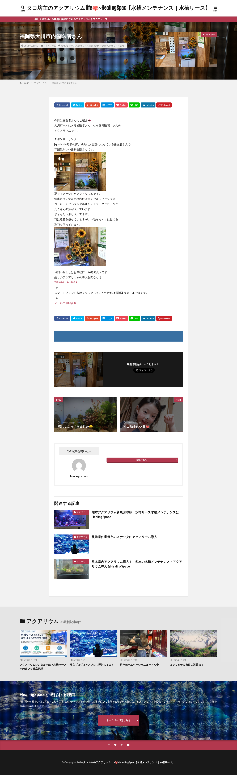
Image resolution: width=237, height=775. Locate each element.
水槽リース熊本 (101, 45)
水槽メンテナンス (69, 45)
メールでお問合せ (65, 303)
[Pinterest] (164, 104)
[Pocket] (121, 104)
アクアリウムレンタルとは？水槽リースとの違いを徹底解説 (43, 666)
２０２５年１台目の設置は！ (187, 664)
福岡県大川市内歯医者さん (64, 83)
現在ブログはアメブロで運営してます (92, 664)
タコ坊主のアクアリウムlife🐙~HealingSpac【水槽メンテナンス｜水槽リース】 (118, 7)
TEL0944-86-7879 (65, 282)
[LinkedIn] (148, 104)
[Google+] (92, 104)
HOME (26, 83)
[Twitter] (77, 104)
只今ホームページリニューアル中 (139, 664)
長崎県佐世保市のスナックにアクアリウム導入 (124, 537)
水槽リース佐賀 (85, 45)
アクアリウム (49, 45)
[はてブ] (107, 104)
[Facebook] (62, 104)
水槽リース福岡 (116, 45)
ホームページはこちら (118, 720)
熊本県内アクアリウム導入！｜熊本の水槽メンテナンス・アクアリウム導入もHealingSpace (137, 564)
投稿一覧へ (141, 459)
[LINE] (134, 104)
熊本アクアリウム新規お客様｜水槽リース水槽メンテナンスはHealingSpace (135, 514)
